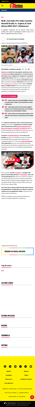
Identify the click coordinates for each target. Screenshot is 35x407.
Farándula (9, 375)
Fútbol (26, 375)
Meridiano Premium (26, 379)
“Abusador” (24, 174)
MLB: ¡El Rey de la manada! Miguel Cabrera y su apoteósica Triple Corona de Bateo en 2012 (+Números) (19, 102)
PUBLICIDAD (22, 396)
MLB (2, 17)
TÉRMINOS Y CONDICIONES (9, 388)
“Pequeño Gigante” (13, 135)
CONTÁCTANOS (13, 396)
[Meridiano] (16, 5)
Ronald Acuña (5, 74)
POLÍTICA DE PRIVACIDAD (25, 388)
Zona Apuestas (8, 383)
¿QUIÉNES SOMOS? (24, 392)
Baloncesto (8, 379)
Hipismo (26, 371)
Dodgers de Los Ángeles (11, 83)
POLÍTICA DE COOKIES (11, 392)
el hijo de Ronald (26, 141)
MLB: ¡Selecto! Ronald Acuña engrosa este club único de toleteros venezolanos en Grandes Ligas (19, 115)
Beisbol (4, 10)
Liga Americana (26, 130)
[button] (32, 397)
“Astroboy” (18, 172)
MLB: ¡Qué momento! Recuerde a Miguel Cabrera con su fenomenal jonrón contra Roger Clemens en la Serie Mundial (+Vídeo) (19, 109)
